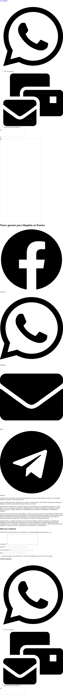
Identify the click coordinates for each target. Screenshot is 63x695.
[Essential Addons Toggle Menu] (0, 137)
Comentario (3, 544)
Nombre (2, 547)
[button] (31, 260)
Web (1, 553)
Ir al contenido (3, 0)
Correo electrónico (5, 550)
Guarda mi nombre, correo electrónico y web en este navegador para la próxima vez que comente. (27, 556)
